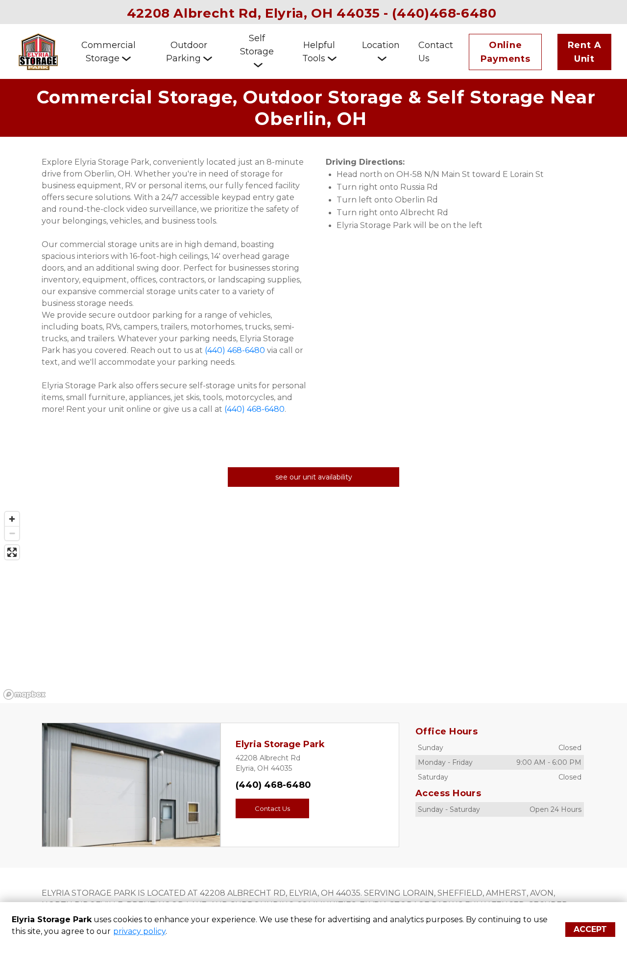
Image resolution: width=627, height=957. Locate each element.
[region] (313, 605)
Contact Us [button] (272, 808)
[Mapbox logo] (24, 694)
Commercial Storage (108, 52)
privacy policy (139, 931)
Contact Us (435, 52)
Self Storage (257, 45)
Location (381, 45)
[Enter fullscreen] (12, 552)
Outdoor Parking (187, 52)
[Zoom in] (12, 519)
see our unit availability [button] (313, 477)
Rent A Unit (585, 52)
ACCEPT (590, 929)
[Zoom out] (12, 533)
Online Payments (506, 52)
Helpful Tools (319, 52)
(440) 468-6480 (273, 785)
